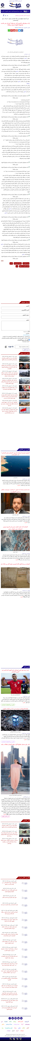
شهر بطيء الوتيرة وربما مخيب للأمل (9, 897)
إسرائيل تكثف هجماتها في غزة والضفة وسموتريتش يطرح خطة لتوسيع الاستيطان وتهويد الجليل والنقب (9, 382)
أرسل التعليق (26, 349)
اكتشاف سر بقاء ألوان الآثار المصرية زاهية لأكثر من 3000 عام (15, 564)
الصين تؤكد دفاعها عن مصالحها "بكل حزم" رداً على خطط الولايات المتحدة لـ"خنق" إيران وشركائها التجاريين (9, 411)
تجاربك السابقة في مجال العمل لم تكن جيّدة (9, 904)
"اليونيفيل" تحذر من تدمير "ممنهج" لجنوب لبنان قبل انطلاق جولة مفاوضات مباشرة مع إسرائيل (9, 404)
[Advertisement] (15, 284)
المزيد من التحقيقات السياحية (8, 704)
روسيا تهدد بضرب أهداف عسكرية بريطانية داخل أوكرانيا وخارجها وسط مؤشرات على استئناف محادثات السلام (9, 374)
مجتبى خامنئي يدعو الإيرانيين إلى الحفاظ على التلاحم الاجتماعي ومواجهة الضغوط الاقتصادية (9, 367)
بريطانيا (28, 83)
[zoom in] (3, 15)
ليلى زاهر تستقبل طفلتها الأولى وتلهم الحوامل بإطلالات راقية (15, 744)
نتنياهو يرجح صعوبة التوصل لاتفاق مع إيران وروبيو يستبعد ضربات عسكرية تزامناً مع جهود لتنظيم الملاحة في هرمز (9, 396)
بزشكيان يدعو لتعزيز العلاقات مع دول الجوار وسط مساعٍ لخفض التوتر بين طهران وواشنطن (9, 842)
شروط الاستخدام (26, 334)
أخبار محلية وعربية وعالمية (20, 15)
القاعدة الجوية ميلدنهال (24, 266)
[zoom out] (7, 15)
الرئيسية (28, 15)
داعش (25, 58)
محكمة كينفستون (17, 263)
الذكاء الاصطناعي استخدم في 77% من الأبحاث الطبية (15, 708)
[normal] (5, 15)
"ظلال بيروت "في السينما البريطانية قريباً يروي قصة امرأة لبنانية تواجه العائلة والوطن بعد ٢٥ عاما (9, 834)
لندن (17, 266)
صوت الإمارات (26, 263)
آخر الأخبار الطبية (5, 816)
